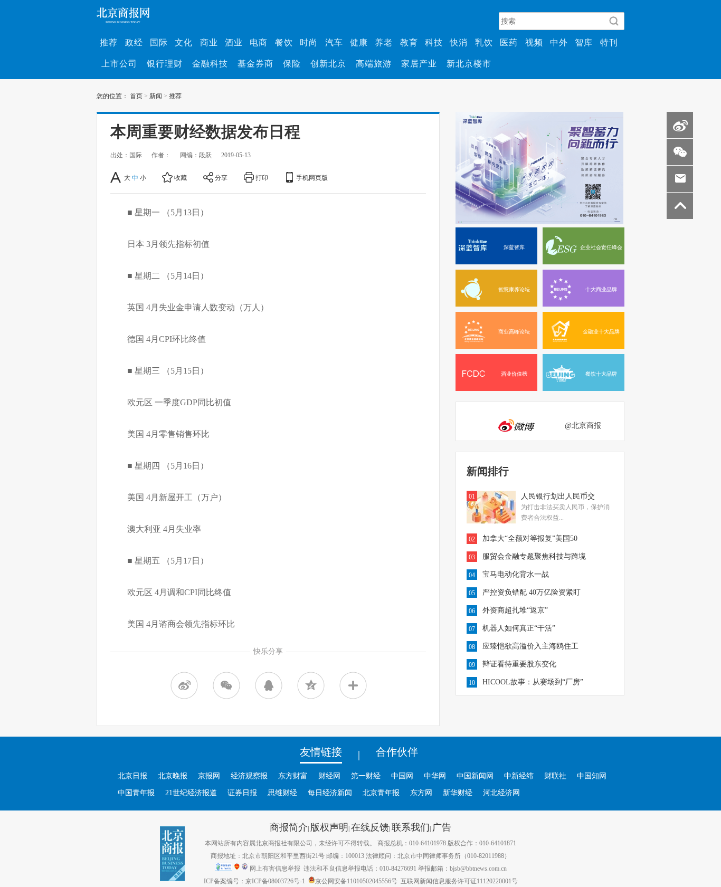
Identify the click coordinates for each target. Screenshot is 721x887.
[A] (116, 177)
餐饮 (284, 42)
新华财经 (457, 792)
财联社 (555, 775)
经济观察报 (249, 775)
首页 (136, 95)
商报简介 (289, 827)
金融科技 (210, 63)
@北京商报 (583, 425)
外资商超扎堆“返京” (515, 610)
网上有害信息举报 (275, 868)
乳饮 (484, 42)
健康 (359, 42)
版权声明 (329, 827)
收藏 (180, 177)
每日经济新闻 (330, 792)
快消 (459, 42)
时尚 (309, 42)
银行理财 (165, 63)
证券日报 (242, 792)
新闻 (155, 95)
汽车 (334, 42)
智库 (584, 42)
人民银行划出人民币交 (558, 496)
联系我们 (411, 827)
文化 (184, 42)
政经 (134, 42)
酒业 (234, 42)
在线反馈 (370, 827)
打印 (261, 177)
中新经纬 (519, 775)
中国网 (402, 775)
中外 (559, 42)
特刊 (609, 42)
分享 (221, 177)
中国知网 (591, 775)
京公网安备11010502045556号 (356, 881)
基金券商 (255, 63)
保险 (292, 63)
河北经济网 (501, 792)
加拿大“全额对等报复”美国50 (529, 538)
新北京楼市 (469, 63)
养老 (384, 42)
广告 (441, 827)
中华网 (435, 775)
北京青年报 (381, 792)
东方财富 (293, 775)
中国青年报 (136, 792)
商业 (209, 42)
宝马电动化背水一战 (515, 574)
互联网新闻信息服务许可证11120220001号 (459, 881)
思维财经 (282, 792)
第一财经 (366, 775)
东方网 (421, 792)
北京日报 (132, 775)
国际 (159, 42)
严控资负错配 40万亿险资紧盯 (531, 592)
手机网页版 (312, 177)
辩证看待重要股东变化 (519, 663)
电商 (259, 42)
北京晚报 (172, 775)
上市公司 (119, 63)
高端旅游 (374, 63)
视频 (534, 42)
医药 (509, 42)
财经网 (329, 775)
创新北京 (328, 63)
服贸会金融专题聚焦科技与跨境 (534, 556)
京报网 (209, 775)
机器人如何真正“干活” (518, 628)
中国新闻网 (475, 775)
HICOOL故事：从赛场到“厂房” (532, 681)
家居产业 (419, 63)
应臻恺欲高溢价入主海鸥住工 (530, 646)
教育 (409, 42)
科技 (434, 42)
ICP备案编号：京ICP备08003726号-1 (254, 881)
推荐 (109, 42)
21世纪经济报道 (191, 792)
